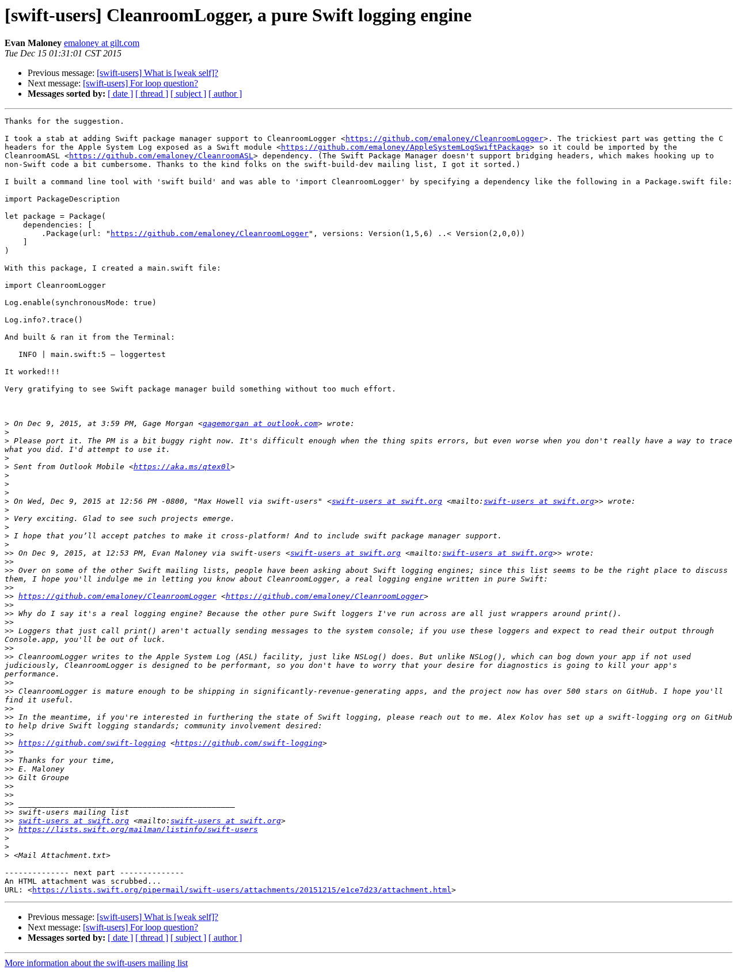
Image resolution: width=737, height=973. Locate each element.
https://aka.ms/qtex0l (182, 466)
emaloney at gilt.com (101, 43)
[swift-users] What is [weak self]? (157, 73)
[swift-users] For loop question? (140, 83)
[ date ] (120, 93)
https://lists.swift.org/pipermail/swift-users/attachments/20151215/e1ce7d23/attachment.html (241, 889)
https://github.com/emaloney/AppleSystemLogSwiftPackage (405, 147)
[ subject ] (188, 93)
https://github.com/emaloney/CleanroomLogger (444, 138)
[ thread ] (151, 93)
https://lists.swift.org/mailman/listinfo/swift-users (138, 829)
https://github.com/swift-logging (92, 743)
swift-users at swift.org (387, 501)
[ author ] (225, 93)
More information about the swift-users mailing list (96, 963)
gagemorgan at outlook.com (260, 423)
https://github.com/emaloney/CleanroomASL (161, 155)
